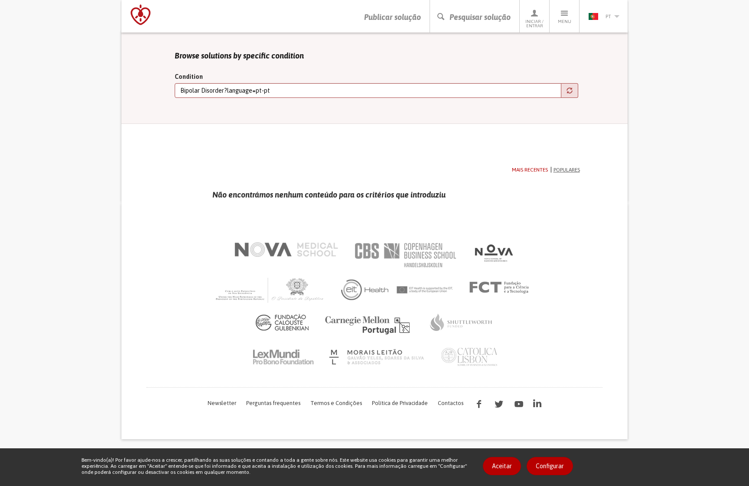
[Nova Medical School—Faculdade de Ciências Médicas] (286, 249)
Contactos (450, 403)
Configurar (550, 466)
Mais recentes (530, 170)
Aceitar (502, 466)
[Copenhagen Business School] (404, 255)
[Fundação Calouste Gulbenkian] (282, 322)
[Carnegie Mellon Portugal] (369, 324)
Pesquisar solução (480, 17)
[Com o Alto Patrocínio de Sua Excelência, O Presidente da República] (270, 290)
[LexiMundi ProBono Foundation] (283, 357)
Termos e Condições (336, 403)
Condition (189, 76)
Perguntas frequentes (273, 403)
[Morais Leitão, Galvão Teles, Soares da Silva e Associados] (378, 357)
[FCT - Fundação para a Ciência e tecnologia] (501, 287)
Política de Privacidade (400, 403)
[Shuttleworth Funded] (461, 322)
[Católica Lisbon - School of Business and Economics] (469, 357)
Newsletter (222, 403)
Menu (564, 21)
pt (608, 16)
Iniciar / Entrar (534, 23)
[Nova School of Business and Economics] (493, 253)
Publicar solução (392, 17)
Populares (567, 170)
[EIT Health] (397, 290)
